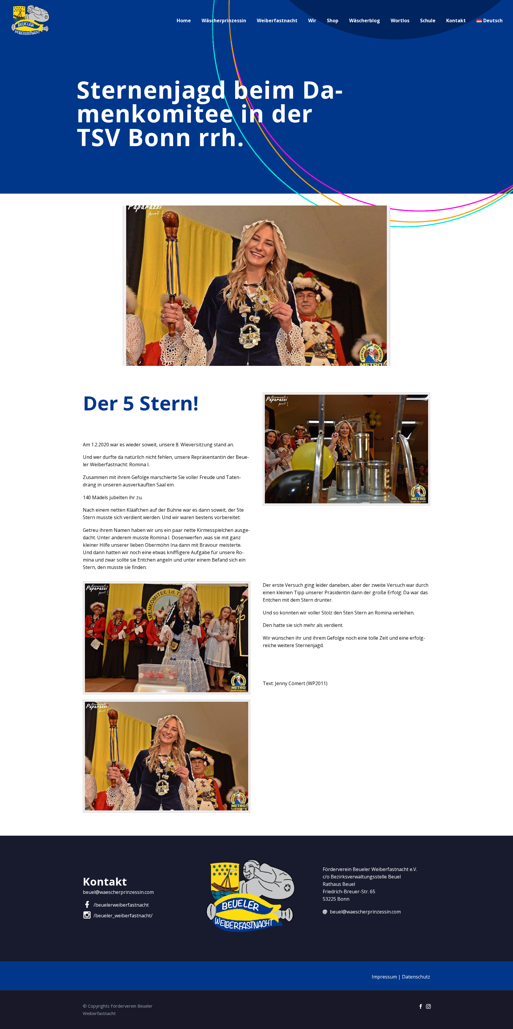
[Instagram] (428, 1006)
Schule (428, 20)
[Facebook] (420, 1006)
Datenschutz (416, 976)
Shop (332, 20)
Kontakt (456, 20)
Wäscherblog (364, 20)
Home (184, 20)
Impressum (384, 976)
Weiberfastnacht (277, 20)
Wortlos (400, 20)
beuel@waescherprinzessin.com (118, 892)
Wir (312, 20)
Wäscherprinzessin (224, 20)
